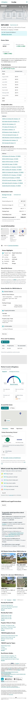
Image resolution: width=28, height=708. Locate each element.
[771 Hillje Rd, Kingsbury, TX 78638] (8, 582)
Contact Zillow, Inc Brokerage (7, 676)
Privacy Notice (3, 686)
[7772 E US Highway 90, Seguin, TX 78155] (8, 558)
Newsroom (3, 685)
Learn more (11, 495)
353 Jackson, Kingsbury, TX (8, 129)
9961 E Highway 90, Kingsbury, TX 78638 (11, 169)
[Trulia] (2, 679)
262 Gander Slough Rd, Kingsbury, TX (10, 121)
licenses (9, 668)
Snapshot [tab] (4, 371)
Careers (23, 684)
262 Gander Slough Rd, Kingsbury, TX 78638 (12, 183)
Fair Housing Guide (18, 684)
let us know (11, 694)
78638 (14, 279)
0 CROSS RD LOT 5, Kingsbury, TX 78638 (11, 175)
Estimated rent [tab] (17, 194)
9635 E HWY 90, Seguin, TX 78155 (10, 159)
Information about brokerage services (9, 674)
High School (19, 428)
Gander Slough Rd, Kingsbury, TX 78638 (11, 185)
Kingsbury (4, 524)
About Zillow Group (10, 684)
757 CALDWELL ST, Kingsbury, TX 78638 (11, 167)
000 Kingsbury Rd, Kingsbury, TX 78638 (11, 156)
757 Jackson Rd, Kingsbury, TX (9, 126)
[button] (27, 2)
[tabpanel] (14, 211)
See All (4, 493)
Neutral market (14, 384)
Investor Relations (8, 685)
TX (5, 599)
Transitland (17, 663)
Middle (12, 428)
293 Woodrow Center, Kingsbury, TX (10, 132)
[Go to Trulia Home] (14, 2)
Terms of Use (14, 685)
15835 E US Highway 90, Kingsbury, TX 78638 (12, 172)
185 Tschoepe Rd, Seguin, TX (9, 143)
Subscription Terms (20, 685)
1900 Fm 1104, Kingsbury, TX (8, 124)
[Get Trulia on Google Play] (18, 679)
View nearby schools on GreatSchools (12, 457)
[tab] (5, 342)
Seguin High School (9, 536)
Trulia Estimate (7, 67)
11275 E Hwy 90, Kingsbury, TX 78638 (11, 177)
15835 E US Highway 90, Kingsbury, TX (11, 118)
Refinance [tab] (4, 197)
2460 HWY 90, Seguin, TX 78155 (9, 164)
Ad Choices (8, 686)
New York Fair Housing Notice (6, 673)
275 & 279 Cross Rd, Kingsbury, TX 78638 (11, 180)
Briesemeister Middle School (16, 533)
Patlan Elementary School (14, 534)
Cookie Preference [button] (14, 686)
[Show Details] (25, 74)
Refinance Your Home (7, 34)
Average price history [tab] (14, 371)
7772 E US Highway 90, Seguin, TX (10, 135)
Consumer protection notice (20, 674)
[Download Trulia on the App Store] (9, 679)
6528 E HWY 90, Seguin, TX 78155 (10, 161)
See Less (5, 334)
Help (25, 685)
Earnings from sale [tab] (6, 194)
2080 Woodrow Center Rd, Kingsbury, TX (11, 137)
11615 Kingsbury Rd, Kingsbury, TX (10, 140)
